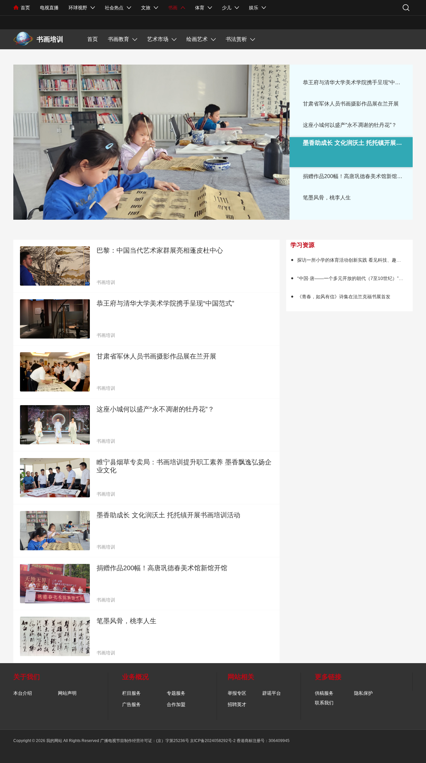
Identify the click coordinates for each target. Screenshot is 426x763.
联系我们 (324, 702)
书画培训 (106, 282)
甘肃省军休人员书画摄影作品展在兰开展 (351, 104)
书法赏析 (236, 39)
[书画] (23, 38)
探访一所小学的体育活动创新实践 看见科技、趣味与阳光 (356, 260)
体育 (199, 7)
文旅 (145, 7)
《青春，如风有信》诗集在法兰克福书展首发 (343, 296)
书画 (172, 7)
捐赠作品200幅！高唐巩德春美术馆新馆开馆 (355, 176)
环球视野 (78, 7)
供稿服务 (324, 693)
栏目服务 (131, 693)
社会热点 (114, 7)
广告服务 (131, 704)
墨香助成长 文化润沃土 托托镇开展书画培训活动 (168, 515)
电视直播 (49, 7)
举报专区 (237, 693)
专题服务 (176, 693)
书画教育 (118, 39)
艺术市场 (157, 39)
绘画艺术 (197, 39)
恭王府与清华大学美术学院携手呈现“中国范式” (358, 82)
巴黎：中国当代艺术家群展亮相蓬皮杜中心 (160, 250)
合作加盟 (176, 704)
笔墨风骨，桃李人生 (327, 197)
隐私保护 (363, 693)
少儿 (226, 7)
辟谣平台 (271, 693)
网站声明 (67, 693)
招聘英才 (237, 704)
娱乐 (253, 7)
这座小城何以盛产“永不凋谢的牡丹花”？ (350, 125)
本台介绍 (22, 693)
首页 (25, 7)
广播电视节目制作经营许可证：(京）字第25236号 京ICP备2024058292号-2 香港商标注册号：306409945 (195, 740)
